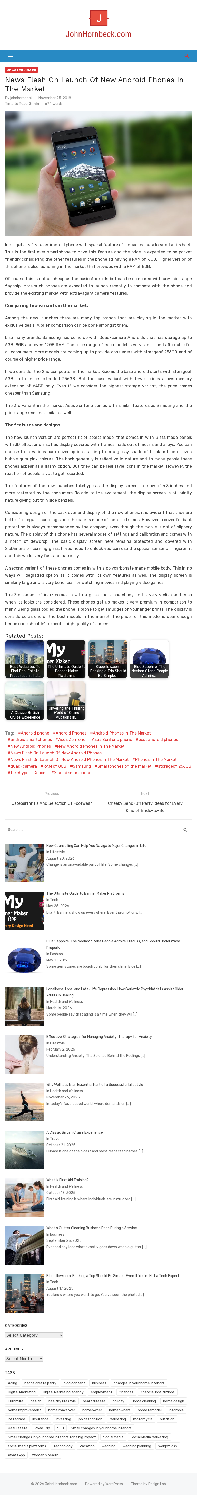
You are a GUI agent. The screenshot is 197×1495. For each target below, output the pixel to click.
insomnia (176, 1410)
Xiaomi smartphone (72, 772)
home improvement (24, 1410)
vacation (87, 1446)
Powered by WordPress (104, 1484)
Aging (12, 1383)
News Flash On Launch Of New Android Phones (56, 752)
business (99, 1383)
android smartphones (31, 739)
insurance (40, 1419)
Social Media (113, 1437)
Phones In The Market (156, 759)
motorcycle (143, 1419)
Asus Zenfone (71, 739)
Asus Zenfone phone (112, 739)
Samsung (82, 766)
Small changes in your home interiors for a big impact (52, 1437)
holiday (118, 1401)
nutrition (167, 1419)
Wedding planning (137, 1446)
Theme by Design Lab (148, 1484)
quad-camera (24, 766)
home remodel (150, 1410)
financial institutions (158, 1392)
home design (173, 1401)
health (36, 1401)
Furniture (15, 1401)
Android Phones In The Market (122, 733)
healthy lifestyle (62, 1401)
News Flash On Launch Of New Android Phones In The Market (70, 759)
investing (63, 1419)
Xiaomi (41, 772)
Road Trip (42, 1428)
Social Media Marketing (149, 1437)
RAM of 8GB (54, 766)
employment (101, 1392)
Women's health (45, 1455)
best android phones (158, 739)
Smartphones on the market (124, 766)
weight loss (167, 1446)
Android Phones (71, 733)
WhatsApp (16, 1455)
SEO (60, 1428)
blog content (74, 1383)
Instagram (16, 1419)
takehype (19, 772)
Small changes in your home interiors (101, 1428)
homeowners (120, 1410)
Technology (63, 1446)
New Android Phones (31, 746)
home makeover (61, 1410)
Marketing (118, 1419)
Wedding (108, 1446)
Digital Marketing (22, 1392)
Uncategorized (21, 70)
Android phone (35, 733)
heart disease (94, 1401)
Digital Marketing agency (63, 1392)
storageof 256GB (174, 766)
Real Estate (17, 1428)
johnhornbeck (21, 98)
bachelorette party (40, 1383)
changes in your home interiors (139, 1383)
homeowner (92, 1410)
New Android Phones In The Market (91, 746)
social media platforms (27, 1446)
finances (126, 1392)
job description (90, 1419)
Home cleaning (144, 1401)
